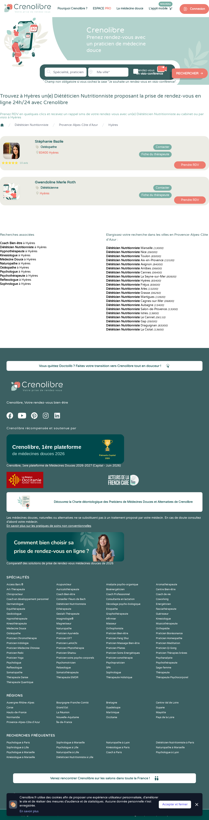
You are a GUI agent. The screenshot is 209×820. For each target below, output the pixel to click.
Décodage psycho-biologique (123, 604)
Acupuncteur (63, 584)
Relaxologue (63, 667)
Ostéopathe (14, 633)
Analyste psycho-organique (122, 584)
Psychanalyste (164, 657)
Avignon (134, 264)
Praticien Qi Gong (166, 648)
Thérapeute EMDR (67, 677)
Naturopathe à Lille (67, 752)
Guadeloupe (113, 707)
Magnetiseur (63, 623)
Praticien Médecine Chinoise (23, 648)
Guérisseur (162, 613)
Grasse (133, 293)
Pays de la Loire (165, 717)
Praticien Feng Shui (117, 638)
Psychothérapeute (166, 662)
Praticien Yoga (15, 657)
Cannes (134, 272)
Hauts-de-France (17, 712)
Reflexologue (14, 667)
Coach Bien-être (65, 594)
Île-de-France (64, 722)
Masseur (111, 623)
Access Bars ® (15, 584)
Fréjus (133, 284)
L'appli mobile (160, 8)
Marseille (134, 248)
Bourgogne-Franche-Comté (72, 702)
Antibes (134, 268)
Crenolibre (15, 403)
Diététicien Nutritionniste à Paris (175, 742)
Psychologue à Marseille (21, 752)
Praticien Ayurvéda (67, 633)
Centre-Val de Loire (167, 702)
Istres (132, 313)
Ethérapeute (63, 609)
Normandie (13, 717)
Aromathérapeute (166, 584)
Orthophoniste (114, 628)
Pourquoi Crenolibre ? (72, 8)
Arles (132, 289)
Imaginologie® (64, 618)
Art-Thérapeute (16, 589)
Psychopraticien (115, 662)
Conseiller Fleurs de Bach (71, 599)
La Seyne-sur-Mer (141, 276)
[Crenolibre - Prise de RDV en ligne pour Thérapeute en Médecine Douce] (27, 8)
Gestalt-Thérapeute (67, 613)
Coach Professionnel (118, 594)
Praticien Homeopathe (169, 638)
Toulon (133, 256)
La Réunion (62, 712)
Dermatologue (15, 604)
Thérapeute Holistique (119, 677)
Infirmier (111, 618)
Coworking (162, 599)
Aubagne (135, 305)
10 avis (24, 163)
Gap (131, 321)
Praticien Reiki (15, 653)
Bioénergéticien (115, 589)
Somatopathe (14, 672)
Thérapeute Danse (17, 677)
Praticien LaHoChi (66, 643)
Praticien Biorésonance (169, 633)
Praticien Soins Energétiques (123, 653)
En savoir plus (29, 811)
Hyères (113, 125)
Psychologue (14, 662)
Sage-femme (163, 667)
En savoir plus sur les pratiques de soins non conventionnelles (49, 526)
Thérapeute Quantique (20, 682)
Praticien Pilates (115, 648)
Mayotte (161, 712)
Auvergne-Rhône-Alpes (20, 702)
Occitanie (111, 717)
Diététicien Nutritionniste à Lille (74, 757)
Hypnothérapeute (17, 618)
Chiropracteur (15, 594)
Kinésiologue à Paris (118, 747)
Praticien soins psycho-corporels (75, 657)
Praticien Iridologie (18, 643)
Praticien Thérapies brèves (171, 653)
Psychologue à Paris (18, 742)
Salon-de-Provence (142, 309)
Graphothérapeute (117, 613)
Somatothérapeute (67, 672)
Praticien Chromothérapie (22, 638)
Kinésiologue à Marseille (21, 757)
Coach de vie (163, 594)
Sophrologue (113, 672)
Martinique (112, 712)
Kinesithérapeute (17, 623)
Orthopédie (163, 628)
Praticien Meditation (168, 643)
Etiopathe (112, 609)
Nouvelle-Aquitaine (67, 717)
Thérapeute (163, 672)
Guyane (160, 707)
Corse (10, 707)
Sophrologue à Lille (18, 747)
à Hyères (17, 243)
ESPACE (102, 8)
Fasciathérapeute (166, 609)
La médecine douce (130, 8)
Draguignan (137, 325)
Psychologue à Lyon (167, 752)
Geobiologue (14, 613)
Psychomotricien (66, 662)
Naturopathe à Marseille (170, 747)
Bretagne (111, 702)
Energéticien (163, 604)
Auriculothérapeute (67, 589)
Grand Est (62, 707)
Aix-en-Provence (140, 260)
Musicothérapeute (167, 623)
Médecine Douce (16, 628)
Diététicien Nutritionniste (31, 125)
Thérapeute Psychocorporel (172, 677)
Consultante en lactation (120, 599)
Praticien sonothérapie (119, 657)
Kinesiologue (163, 618)
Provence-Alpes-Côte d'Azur (78, 125)
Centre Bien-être (166, 589)
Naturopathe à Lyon (118, 742)
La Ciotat (134, 329)
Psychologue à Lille (67, 747)
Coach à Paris (114, 752)
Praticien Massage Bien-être (123, 643)
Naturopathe (64, 628)
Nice (131, 252)
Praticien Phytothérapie (70, 648)
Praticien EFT (64, 638)
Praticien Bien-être (117, 633)
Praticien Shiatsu (66, 653)
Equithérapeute (16, 609)
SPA (108, 667)
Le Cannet (135, 317)
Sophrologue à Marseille (70, 742)
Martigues (135, 297)
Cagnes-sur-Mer (140, 301)
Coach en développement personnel (28, 599)
